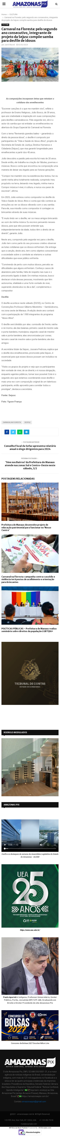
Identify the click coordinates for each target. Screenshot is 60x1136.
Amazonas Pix (11, 804)
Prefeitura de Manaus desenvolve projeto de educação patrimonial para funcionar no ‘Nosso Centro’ (26, 527)
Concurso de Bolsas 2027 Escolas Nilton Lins (30, 1043)
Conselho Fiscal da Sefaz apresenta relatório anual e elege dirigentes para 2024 (30, 447)
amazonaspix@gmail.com (34, 1101)
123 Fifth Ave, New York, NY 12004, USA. (21, 1120)
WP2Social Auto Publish (18, 1128)
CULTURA (5, 25)
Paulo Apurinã (9, 997)
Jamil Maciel (10, 45)
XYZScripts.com (45, 1128)
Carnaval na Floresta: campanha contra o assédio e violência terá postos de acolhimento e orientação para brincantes (28, 579)
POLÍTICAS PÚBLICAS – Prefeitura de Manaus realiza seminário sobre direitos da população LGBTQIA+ (29, 630)
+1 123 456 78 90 (46, 1120)
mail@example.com (29, 1124)
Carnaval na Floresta (12, 422)
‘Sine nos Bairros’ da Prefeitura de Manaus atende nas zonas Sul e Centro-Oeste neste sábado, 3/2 (30, 465)
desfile (27, 422)
